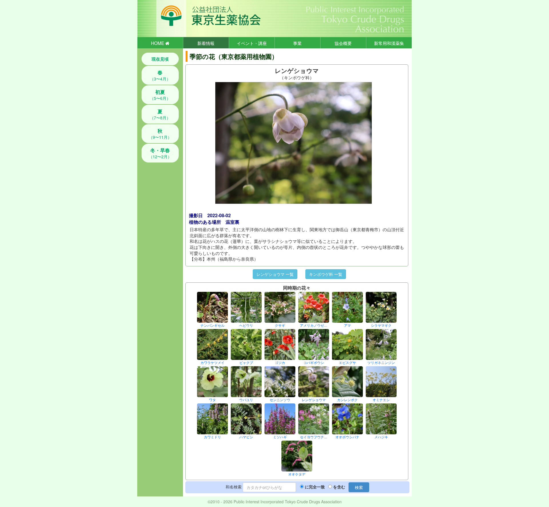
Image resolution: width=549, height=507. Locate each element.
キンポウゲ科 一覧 (325, 274)
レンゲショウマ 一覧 (275, 274)
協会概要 (343, 43)
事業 (297, 43)
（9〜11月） (160, 133)
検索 (359, 487)
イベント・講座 (252, 43)
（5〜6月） (160, 94)
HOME (158, 43)
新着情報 (205, 43)
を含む (339, 487)
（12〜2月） (160, 153)
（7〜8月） (160, 114)
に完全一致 (315, 487)
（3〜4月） (160, 75)
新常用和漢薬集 (389, 43)
